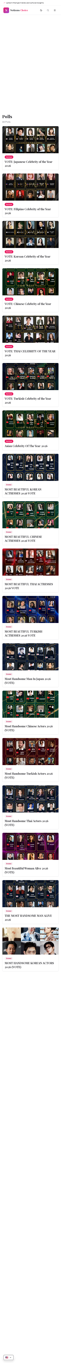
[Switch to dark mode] (41, 10)
